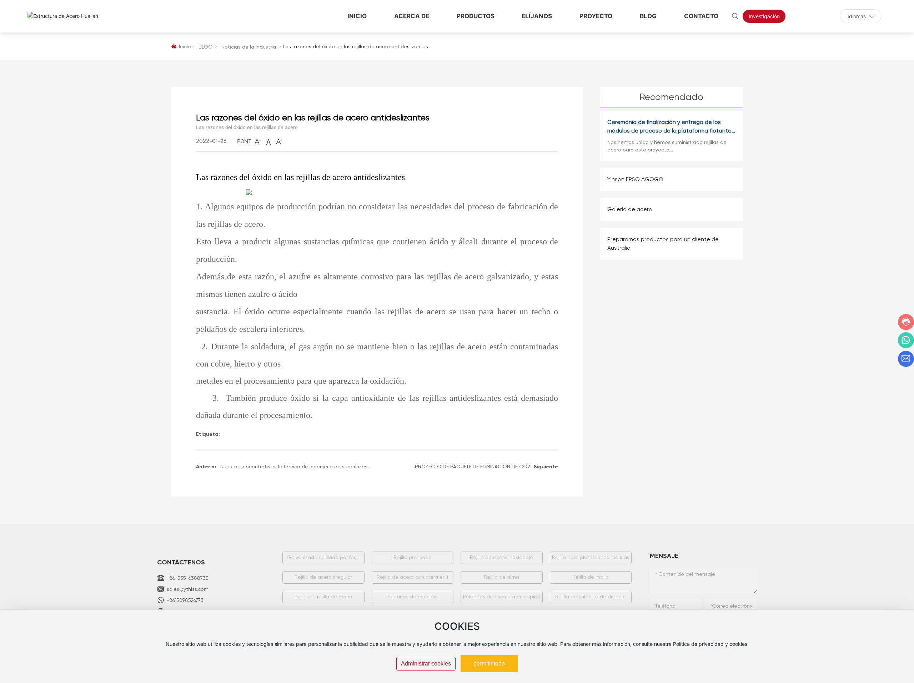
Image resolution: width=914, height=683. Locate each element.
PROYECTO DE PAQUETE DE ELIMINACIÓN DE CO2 (472, 466)
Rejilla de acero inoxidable (501, 557)
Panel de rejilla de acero (323, 596)
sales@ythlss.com (187, 589)
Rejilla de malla (590, 577)
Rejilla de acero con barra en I (412, 577)
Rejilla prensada (412, 557)
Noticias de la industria (248, 47)
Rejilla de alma (501, 577)
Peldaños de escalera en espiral (501, 596)
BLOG (205, 47)
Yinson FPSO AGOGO (635, 180)
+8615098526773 (184, 600)
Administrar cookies (426, 663)
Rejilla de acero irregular (323, 577)
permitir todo (489, 663)
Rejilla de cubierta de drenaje (590, 596)
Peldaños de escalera (412, 596)
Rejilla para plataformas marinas (590, 557)
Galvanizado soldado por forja (323, 557)
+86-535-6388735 (187, 578)
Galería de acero (629, 210)
